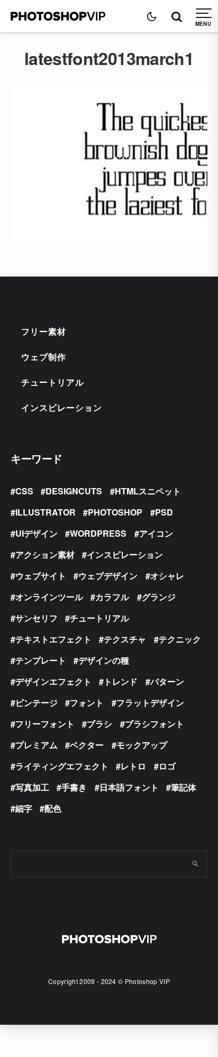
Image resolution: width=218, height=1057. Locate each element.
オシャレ (167, 575)
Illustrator (45, 512)
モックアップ (141, 745)
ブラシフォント (154, 724)
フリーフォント (45, 724)
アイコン (156, 533)
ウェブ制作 (43, 357)
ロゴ (167, 766)
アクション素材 (45, 554)
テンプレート (40, 660)
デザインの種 (103, 660)
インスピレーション (61, 407)
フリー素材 (43, 331)
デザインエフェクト (53, 681)
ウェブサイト (40, 575)
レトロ (133, 766)
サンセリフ (36, 618)
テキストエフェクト (53, 639)
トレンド (121, 681)
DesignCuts (74, 491)
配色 (52, 808)
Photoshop (115, 512)
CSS (24, 491)
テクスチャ (125, 639)
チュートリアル (52, 382)
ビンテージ (36, 702)
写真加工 (32, 787)
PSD (164, 512)
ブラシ (99, 724)
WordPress (98, 533)
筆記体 (183, 787)
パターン (167, 681)
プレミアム (36, 745)
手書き (74, 787)
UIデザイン (36, 533)
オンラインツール (49, 597)
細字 (23, 808)
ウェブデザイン (108, 575)
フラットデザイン (150, 702)
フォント (87, 702)
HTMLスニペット (148, 491)
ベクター (87, 745)
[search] (195, 864)
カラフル (112, 597)
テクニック (180, 639)
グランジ (159, 597)
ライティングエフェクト (61, 766)
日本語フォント (129, 787)
